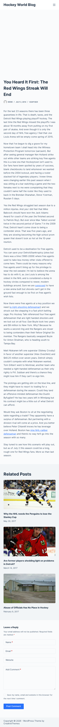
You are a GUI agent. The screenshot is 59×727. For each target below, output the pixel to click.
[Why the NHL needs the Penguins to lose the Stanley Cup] (29, 494)
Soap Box (33, 102)
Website (9, 660)
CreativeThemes (12, 723)
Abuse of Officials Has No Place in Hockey (26, 607)
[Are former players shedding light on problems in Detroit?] (29, 541)
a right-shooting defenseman (25, 307)
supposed (40, 285)
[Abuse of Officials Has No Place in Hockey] (29, 588)
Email (9, 651)
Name (9, 642)
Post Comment (13, 706)
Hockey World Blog (20, 5)
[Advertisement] (29, 41)
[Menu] (54, 5)
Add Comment (13, 669)
